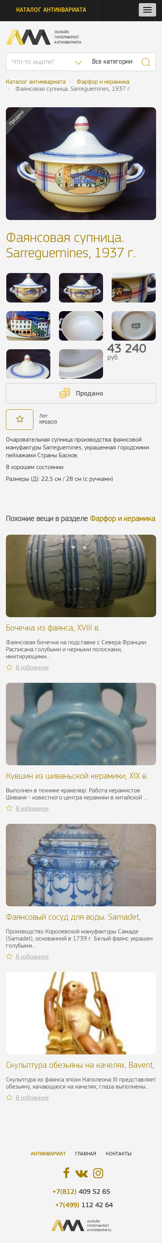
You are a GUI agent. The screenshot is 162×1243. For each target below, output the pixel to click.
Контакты (118, 1154)
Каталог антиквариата (51, 9)
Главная (85, 1154)
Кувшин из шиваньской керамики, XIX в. (77, 775)
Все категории (112, 61)
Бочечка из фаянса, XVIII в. (53, 627)
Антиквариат (48, 1154)
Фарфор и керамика (122, 518)
